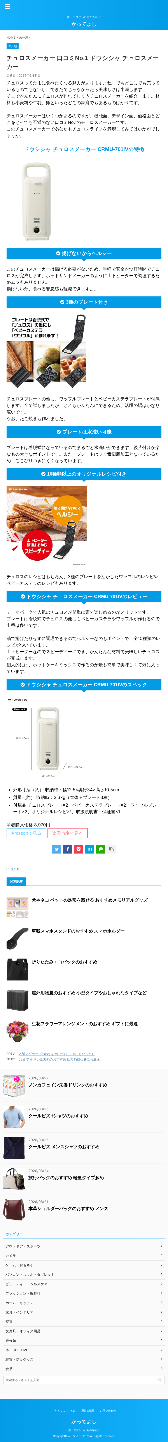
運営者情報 (87, 1410)
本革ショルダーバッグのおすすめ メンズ (68, 1208)
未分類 (15, 869)
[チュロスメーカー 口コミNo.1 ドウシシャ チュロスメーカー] (89, 849)
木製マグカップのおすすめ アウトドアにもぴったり (57, 1054)
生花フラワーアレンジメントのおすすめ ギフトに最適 (85, 1023)
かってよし (84, 24)
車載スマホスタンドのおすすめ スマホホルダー (78, 931)
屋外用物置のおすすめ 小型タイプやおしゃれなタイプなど (89, 992)
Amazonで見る (26, 833)
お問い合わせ (108, 1410)
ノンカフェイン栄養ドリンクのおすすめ (67, 1084)
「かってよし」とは (64, 1410)
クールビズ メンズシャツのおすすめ (64, 1146)
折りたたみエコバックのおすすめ (64, 961)
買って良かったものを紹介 (84, 1430)
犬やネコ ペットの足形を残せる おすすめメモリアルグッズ (90, 900)
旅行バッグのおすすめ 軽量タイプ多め (66, 1177)
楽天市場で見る (67, 833)
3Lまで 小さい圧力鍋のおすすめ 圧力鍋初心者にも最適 (59, 1059)
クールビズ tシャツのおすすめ (58, 1115)
